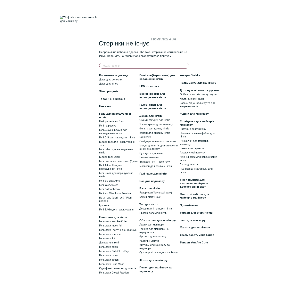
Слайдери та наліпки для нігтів (157, 141)
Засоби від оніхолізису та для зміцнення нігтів (197, 105)
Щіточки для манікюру (193, 128)
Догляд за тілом (108, 83)
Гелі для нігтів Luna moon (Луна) (118, 161)
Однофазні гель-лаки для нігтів (117, 268)
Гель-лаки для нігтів (113, 217)
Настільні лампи (149, 240)
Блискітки (145, 136)
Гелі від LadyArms (109, 180)
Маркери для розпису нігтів (155, 166)
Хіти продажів (109, 91)
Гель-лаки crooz (108, 255)
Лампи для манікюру (151, 224)
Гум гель (104, 205)
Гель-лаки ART (108, 238)
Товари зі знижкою (112, 98)
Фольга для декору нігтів (154, 128)
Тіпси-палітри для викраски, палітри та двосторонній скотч (194, 183)
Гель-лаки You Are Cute (113, 221)
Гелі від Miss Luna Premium (115, 193)
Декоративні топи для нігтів (155, 208)
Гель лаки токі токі (110, 234)
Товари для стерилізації (196, 212)
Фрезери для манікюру (152, 236)
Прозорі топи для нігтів (153, 212)
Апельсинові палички (192, 152)
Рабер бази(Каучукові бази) (155, 192)
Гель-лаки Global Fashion (114, 272)
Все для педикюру (152, 181)
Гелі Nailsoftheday (109, 189)
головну (130, 55)
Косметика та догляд (113, 75)
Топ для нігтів (148, 204)
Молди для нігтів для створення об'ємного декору (158, 147)
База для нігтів (149, 188)
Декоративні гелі (109, 242)
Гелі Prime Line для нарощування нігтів (110, 167)
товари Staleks (190, 75)
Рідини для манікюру (194, 113)
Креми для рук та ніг (192, 98)
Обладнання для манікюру (157, 220)
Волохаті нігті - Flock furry (154, 161)
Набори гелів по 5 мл (111, 121)
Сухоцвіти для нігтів (151, 153)
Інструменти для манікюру (198, 82)
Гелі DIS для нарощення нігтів (117, 137)
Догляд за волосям (110, 79)
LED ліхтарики (149, 86)
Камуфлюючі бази (150, 196)
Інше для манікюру (193, 220)
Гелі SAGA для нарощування (116, 209)
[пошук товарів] (186, 66)
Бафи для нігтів (189, 164)
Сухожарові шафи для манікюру (158, 252)
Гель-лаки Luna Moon (111, 264)
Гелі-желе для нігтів (153, 173)
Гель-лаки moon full (110, 225)
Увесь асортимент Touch (197, 234)
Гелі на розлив (107, 125)
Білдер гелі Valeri (109, 156)
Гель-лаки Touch (109, 259)
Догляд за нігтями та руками (199, 90)
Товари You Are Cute (194, 242)
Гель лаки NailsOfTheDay (114, 251)
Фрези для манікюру (153, 260)
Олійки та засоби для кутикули (198, 94)
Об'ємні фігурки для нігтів (154, 119)
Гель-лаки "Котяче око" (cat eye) (118, 229)
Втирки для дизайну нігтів (154, 132)
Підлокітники (189, 205)
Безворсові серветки (192, 148)
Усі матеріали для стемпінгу (156, 124)
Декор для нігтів (150, 115)
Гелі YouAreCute (108, 185)
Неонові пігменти (149, 157)
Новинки (105, 106)
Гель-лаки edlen (108, 246)
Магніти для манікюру (195, 227)
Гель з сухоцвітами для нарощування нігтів (113, 131)
